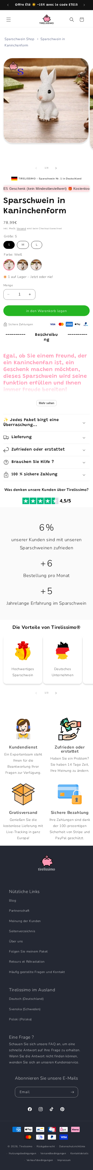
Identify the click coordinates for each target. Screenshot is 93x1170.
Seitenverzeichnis (22, 931)
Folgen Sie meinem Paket (28, 951)
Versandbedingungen (53, 1153)
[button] (9, 20)
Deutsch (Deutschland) (26, 999)
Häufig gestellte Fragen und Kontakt (37, 972)
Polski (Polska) (20, 1019)
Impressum (64, 1160)
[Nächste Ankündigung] (85, 5)
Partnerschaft (19, 911)
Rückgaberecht (46, 1146)
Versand (21, 228)
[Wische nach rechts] (56, 168)
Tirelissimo (26, 1146)
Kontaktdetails (79, 1153)
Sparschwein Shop (20, 39)
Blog (12, 900)
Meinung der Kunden (25, 921)
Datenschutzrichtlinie (72, 1146)
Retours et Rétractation (27, 961)
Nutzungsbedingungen (22, 1153)
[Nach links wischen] (37, 168)
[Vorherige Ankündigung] (8, 5)
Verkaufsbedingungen (40, 1160)
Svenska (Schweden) (25, 1009)
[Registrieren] (73, 1092)
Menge (8, 285)
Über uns (16, 941)
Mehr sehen (46, 403)
